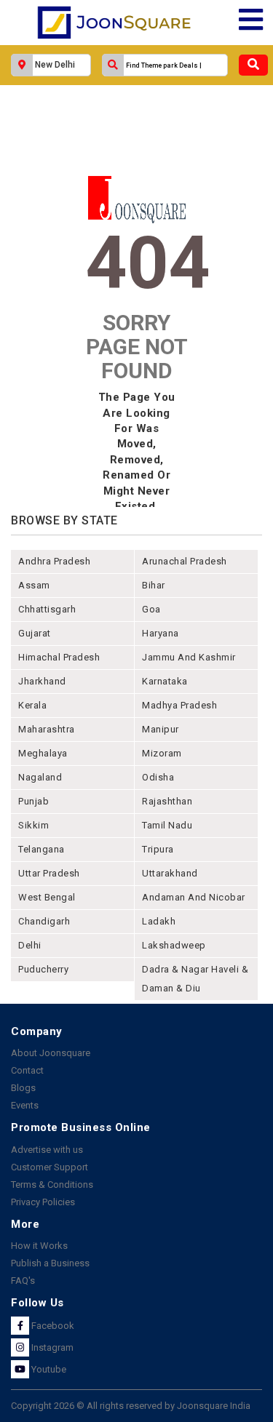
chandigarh (44, 921)
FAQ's (23, 1280)
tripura (158, 849)
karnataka (165, 681)
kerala (32, 705)
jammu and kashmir (189, 657)
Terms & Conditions (52, 1184)
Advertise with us (47, 1149)
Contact (27, 1070)
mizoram (162, 753)
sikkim (33, 825)
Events (25, 1105)
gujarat (34, 633)
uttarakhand (170, 873)
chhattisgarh (47, 609)
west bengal (47, 897)
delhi (29, 945)
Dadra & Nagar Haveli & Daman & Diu (195, 979)
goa (151, 609)
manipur (160, 729)
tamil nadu (167, 825)
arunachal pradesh (184, 561)
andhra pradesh (54, 561)
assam (34, 585)
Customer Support (49, 1167)
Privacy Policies (43, 1202)
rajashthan (167, 801)
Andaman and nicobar (193, 897)
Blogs (23, 1087)
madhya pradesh (179, 705)
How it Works (39, 1245)
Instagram (51, 1347)
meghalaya (43, 753)
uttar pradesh (49, 873)
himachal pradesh (59, 657)
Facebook (51, 1325)
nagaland (40, 777)
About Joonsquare (50, 1052)
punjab (33, 801)
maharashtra (46, 729)
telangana (41, 849)
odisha (158, 777)
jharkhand (42, 681)
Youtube (47, 1369)
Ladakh (158, 921)
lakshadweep (174, 945)
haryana (160, 633)
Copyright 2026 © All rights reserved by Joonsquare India (130, 1405)
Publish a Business (50, 1263)
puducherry (43, 969)
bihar (153, 585)
